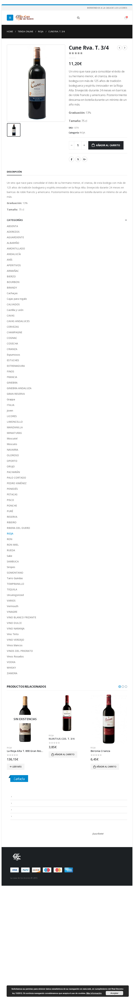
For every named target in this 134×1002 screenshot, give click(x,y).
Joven (10, 410)
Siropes (11, 567)
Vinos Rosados (15, 656)
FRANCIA (12, 377)
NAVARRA (12, 449)
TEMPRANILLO (15, 583)
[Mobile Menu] (10, 18)
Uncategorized (15, 595)
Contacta (19, 779)
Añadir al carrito (108, 145)
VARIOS (11, 600)
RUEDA (11, 550)
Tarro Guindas (15, 578)
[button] (119, 686)
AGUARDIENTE (15, 237)
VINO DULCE (14, 623)
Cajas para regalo (17, 298)
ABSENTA (12, 226)
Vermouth (12, 606)
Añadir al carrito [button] (23, 754)
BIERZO (11, 276)
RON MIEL (13, 544)
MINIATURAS (14, 433)
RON (9, 539)
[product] (25, 713)
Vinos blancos (15, 645)
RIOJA (82, 132)
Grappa (11, 399)
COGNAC (12, 338)
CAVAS (10, 315)
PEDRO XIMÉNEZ (17, 483)
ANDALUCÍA (14, 254)
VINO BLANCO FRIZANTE (21, 617)
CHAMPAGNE (14, 332)
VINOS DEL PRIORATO (20, 651)
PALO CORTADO (16, 477)
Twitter (78, 159)
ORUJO (11, 466)
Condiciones (19, 803)
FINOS (10, 371)
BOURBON (13, 282)
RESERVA (12, 516)
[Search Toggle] (78, 18)
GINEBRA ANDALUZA (19, 388)
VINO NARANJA (15, 628)
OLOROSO (13, 455)
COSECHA (12, 343)
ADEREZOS (13, 231)
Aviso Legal (18, 796)
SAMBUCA (13, 561)
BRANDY (12, 287)
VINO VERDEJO (15, 639)
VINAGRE (12, 611)
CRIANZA (12, 349)
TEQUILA (12, 589)
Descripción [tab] (14, 171)
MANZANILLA (15, 427)
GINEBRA (12, 382)
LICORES (12, 416)
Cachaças (12, 293)
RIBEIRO (11, 522)
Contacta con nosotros (24, 809)
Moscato (12, 444)
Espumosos (13, 354)
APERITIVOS (14, 265)
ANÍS (9, 259)
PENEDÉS (12, 488)
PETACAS (12, 494)
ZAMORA (12, 673)
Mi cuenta (18, 816)
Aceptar (114, 993)
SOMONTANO (15, 572)
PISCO (10, 500)
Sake (9, 556)
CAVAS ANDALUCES (18, 321)
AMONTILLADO (16, 248)
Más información (94, 993)
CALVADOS (13, 304)
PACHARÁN (13, 472)
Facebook (71, 159)
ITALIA (10, 405)
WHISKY (11, 667)
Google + (84, 159)
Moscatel (12, 438)
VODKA (11, 662)
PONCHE (12, 505)
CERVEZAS (13, 326)
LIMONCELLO (15, 421)
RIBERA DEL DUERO (18, 528)
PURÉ (10, 511)
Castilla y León (15, 310)
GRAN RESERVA (16, 393)
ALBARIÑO (13, 243)
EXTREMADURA (16, 365)
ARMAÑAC (13, 270)
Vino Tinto (13, 634)
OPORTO (12, 460)
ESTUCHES (13, 360)
